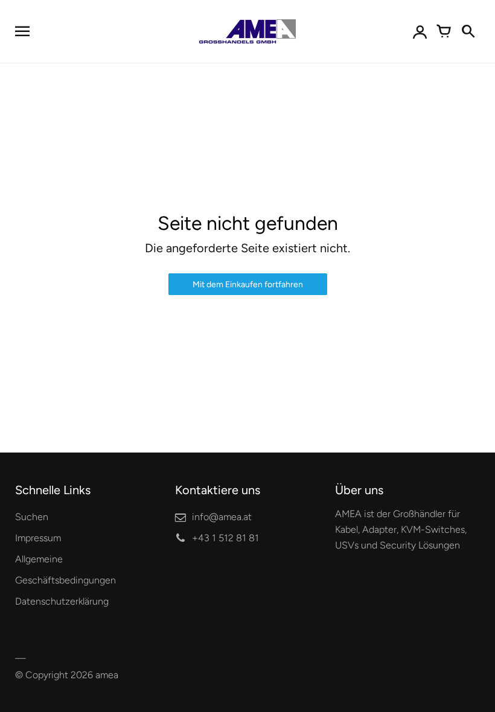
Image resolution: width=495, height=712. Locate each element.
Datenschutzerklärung (62, 601)
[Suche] (468, 31)
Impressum (38, 538)
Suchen (31, 517)
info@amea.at (222, 517)
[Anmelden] (419, 31)
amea (106, 675)
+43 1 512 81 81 (225, 538)
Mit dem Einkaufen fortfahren (248, 284)
